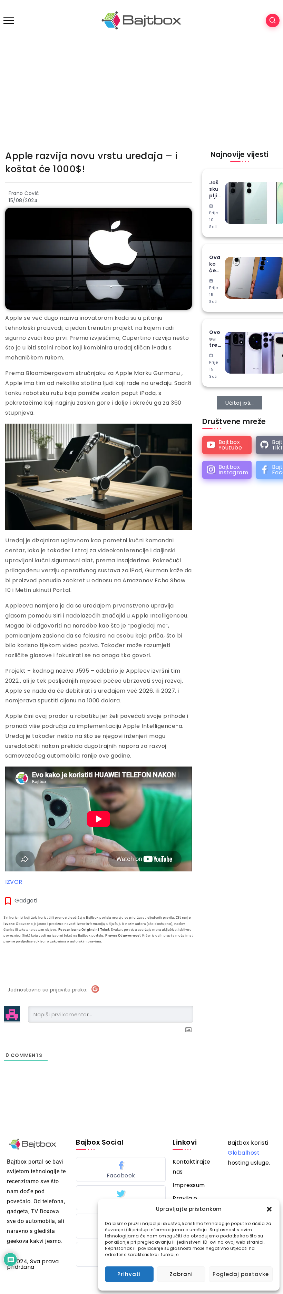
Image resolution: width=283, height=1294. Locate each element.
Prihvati (129, 1274)
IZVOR (13, 882)
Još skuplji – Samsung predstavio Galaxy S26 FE (215, 189)
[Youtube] (227, 445)
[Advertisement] (141, 92)
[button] (269, 1209)
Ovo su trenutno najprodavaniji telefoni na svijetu (215, 338)
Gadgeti (26, 901)
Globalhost (244, 1153)
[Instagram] (227, 469)
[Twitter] (120, 1198)
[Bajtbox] (141, 20)
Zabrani (181, 1274)
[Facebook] (120, 1169)
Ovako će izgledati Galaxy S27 (215, 264)
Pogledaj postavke (241, 1274)
